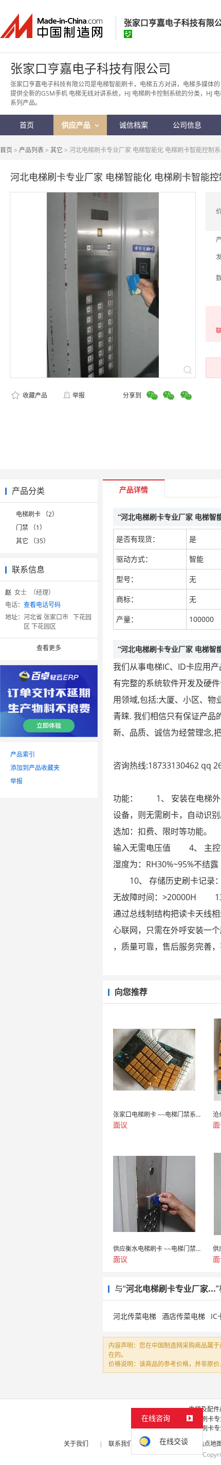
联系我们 (120, 1443)
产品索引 (22, 754)
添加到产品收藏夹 (35, 767)
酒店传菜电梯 (183, 1316)
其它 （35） (32, 541)
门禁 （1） (31, 527)
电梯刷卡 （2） (37, 514)
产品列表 (31, 150)
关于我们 (76, 1443)
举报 (78, 395)
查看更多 (48, 648)
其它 (56, 150)
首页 (6, 150)
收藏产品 (34, 395)
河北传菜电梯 (134, 1316)
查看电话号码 (42, 604)
